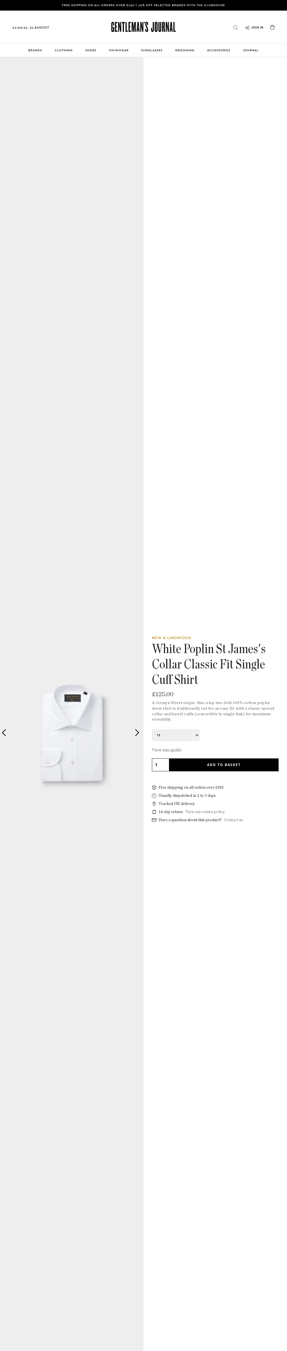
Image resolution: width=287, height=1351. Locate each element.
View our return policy (205, 812)
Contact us (233, 820)
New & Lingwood (171, 637)
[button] (137, 732)
